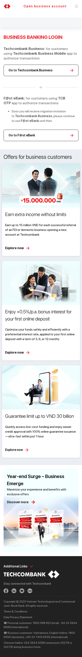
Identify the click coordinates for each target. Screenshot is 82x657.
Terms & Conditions (15, 611)
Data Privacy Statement (18, 617)
